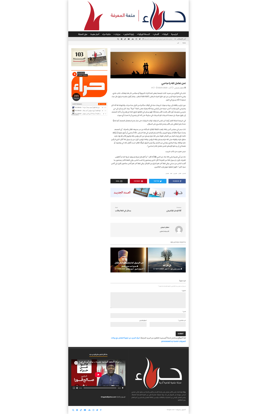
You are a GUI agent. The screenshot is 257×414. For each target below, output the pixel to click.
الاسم (184, 311)
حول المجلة (82, 34)
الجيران (174, 173)
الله (170, 173)
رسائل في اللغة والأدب (123, 209)
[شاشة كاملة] (74, 388)
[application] (98, 374)
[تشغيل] (123, 388)
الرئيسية (174, 34)
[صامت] (77, 388)
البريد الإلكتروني (182, 320)
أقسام (156, 34)
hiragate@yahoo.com (108, 397)
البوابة (165, 34)
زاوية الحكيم (129, 34)
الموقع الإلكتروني (143, 320)
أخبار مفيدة (94, 34)
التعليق (184, 290)
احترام (183, 173)
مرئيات (117, 34)
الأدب (179, 173)
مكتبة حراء (106, 34)
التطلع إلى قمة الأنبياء (166, 39)
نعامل (167, 173)
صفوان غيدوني (179, 88)
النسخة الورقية (144, 34)
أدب (169, 88)
